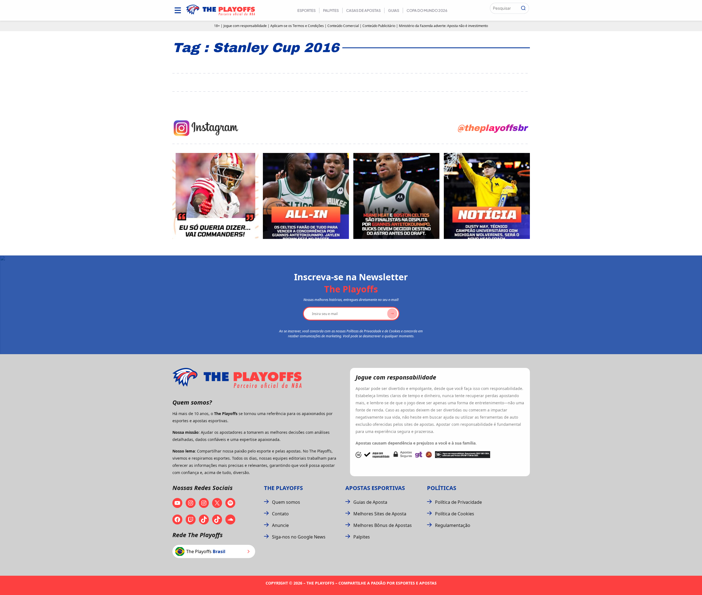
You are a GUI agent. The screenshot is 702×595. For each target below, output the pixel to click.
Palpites (331, 10)
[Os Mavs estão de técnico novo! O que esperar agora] (487, 196)
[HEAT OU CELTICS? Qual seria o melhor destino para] (396, 196)
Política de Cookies (454, 514)
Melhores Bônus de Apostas (382, 525)
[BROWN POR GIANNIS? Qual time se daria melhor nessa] (306, 196)
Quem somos (286, 502)
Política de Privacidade (458, 502)
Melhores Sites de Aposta (379, 514)
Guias (393, 10)
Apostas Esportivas (375, 488)
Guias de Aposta (370, 502)
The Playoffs (283, 488)
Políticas (441, 488)
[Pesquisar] (523, 8)
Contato (280, 514)
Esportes (306, 10)
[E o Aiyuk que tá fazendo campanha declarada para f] (215, 196)
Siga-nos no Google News (298, 537)
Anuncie (280, 525)
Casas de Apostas (363, 10)
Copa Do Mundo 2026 (427, 10)
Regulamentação (452, 525)
